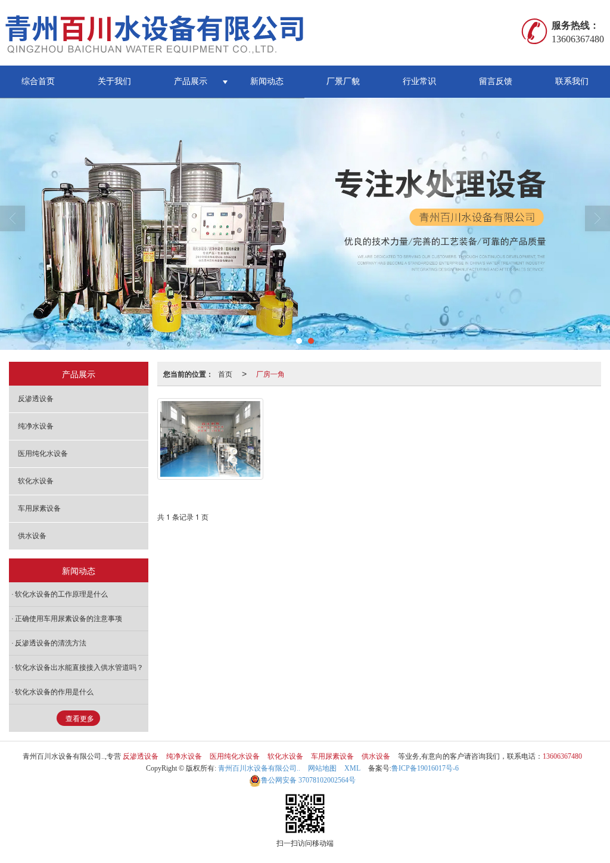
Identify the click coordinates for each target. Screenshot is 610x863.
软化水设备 (36, 481)
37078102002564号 (308, 780)
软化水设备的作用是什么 (54, 692)
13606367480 (562, 756)
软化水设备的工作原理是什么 (61, 594)
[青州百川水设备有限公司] (164, 33)
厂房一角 (270, 373)
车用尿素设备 (39, 508)
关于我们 (114, 81)
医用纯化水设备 (43, 453)
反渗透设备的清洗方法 (50, 643)
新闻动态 (267, 81)
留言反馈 (495, 81)
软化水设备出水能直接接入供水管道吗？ (79, 667)
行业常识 (419, 81)
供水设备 (32, 536)
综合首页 (38, 81)
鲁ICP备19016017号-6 (425, 768)
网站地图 (322, 768)
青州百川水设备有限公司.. (259, 768)
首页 (225, 373)
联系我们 (572, 81)
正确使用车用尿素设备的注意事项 (68, 618)
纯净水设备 (36, 426)
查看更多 (80, 719)
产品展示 (190, 81)
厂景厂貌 (343, 81)
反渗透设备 (36, 399)
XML (352, 768)
